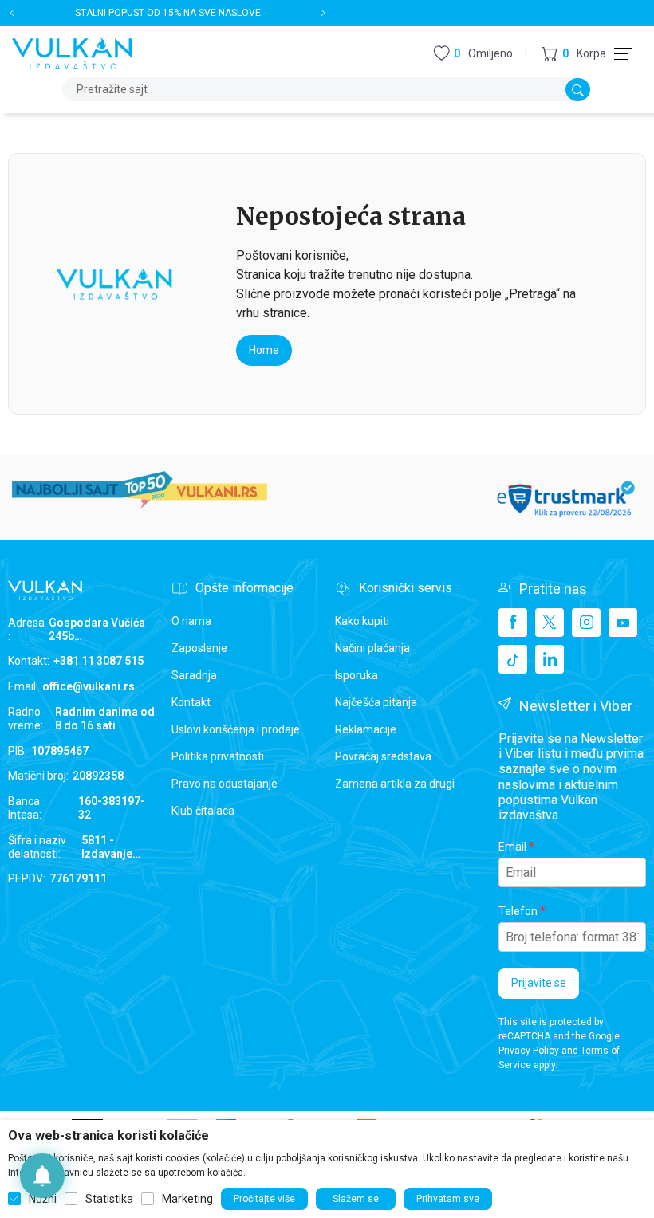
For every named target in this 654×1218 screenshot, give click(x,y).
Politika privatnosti (217, 756)
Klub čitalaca (202, 810)
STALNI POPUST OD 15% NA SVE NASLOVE (168, 12)
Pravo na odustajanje (224, 783)
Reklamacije (365, 729)
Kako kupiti (362, 621)
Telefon (518, 911)
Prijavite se (538, 982)
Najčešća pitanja (376, 702)
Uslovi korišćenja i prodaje (235, 729)
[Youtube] (623, 622)
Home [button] (264, 350)
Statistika (109, 1198)
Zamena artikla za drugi (395, 783)
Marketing (187, 1198)
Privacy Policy (528, 1050)
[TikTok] (512, 659)
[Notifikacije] (42, 1175)
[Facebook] (512, 622)
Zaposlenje (199, 648)
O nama (191, 621)
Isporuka (356, 675)
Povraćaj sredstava (383, 756)
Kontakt (191, 702)
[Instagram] (586, 622)
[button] (574, 53)
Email (512, 846)
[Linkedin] (549, 659)
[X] (549, 622)
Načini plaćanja (372, 648)
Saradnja (194, 675)
